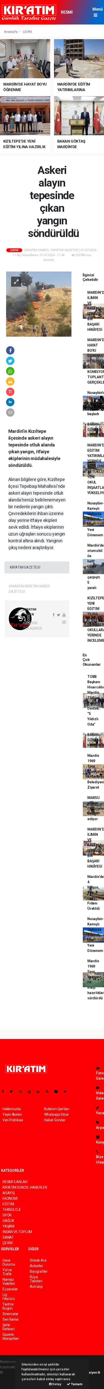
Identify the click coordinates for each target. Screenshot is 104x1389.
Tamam (76, 1384)
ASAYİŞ (9, 1193)
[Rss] (49, 1091)
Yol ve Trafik (7, 1272)
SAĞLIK (8, 1221)
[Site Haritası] (58, 1091)
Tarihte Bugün (8, 1306)
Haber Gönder (55, 1120)
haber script (9, 1383)
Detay (56, 1384)
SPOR (7, 1215)
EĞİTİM (8, 1204)
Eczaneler (10, 1289)
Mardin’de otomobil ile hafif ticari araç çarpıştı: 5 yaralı (95, 566)
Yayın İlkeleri (12, 1114)
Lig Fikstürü (9, 1297)
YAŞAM (8, 1226)
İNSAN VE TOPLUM (17, 1232)
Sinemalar (10, 1314)
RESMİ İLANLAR (69, 14)
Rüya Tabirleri (36, 1279)
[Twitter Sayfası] (13, 1091)
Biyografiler (39, 1271)
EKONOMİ (10, 1198)
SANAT (8, 1237)
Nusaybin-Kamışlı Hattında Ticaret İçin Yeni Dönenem (95, 519)
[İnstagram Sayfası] (22, 1091)
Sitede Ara (38, 1260)
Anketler (36, 1266)
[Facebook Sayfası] (5, 1091)
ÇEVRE (27, 32)
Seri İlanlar (11, 1319)
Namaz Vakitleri (9, 1281)
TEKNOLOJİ (11, 1210)
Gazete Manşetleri (11, 1336)
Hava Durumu (9, 1262)
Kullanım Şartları (56, 1109)
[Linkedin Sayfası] (40, 1091)
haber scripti (9, 1378)
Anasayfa (11, 32)
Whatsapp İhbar (56, 1114)
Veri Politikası (13, 1120)
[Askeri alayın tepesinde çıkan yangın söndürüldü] (38, 304)
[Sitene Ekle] (67, 1091)
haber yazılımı (14, 1372)
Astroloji (36, 1287)
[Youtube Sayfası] (31, 1091)
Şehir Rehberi (9, 1327)
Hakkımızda (12, 1109)
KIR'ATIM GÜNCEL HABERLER (25, 1187)
